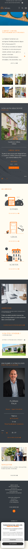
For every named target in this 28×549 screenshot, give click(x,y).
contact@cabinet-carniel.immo (14, 492)
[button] (7, 178)
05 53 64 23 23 (14, 488)
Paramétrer (13, 539)
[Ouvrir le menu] (26, 8)
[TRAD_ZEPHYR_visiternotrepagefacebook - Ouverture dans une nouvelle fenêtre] (14, 511)
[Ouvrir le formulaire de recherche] (22, 8)
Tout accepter (13, 543)
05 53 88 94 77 (14, 499)
